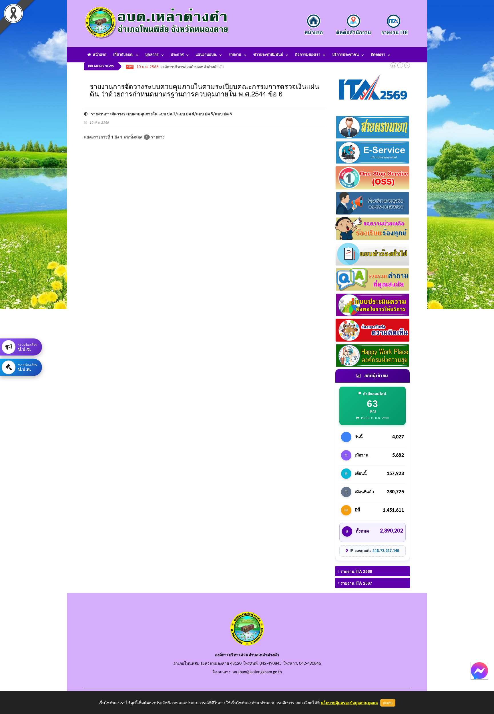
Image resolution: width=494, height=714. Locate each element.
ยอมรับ (388, 703)
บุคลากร (152, 55)
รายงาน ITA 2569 (355, 571)
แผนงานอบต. (206, 55)
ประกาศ (177, 55)
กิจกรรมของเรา (307, 55)
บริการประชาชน (345, 55)
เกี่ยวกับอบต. (123, 55)
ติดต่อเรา (378, 55)
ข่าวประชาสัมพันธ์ (268, 55)
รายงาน (235, 55)
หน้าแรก (98, 55)
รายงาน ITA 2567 (355, 583)
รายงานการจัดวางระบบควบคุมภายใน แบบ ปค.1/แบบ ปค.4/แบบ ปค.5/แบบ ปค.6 (159, 114)
